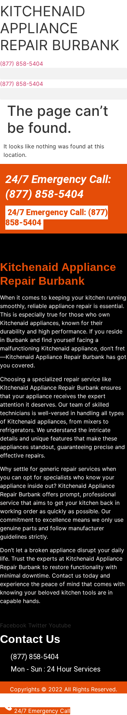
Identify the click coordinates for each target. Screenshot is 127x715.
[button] (63, 73)
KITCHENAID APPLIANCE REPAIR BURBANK (59, 28)
